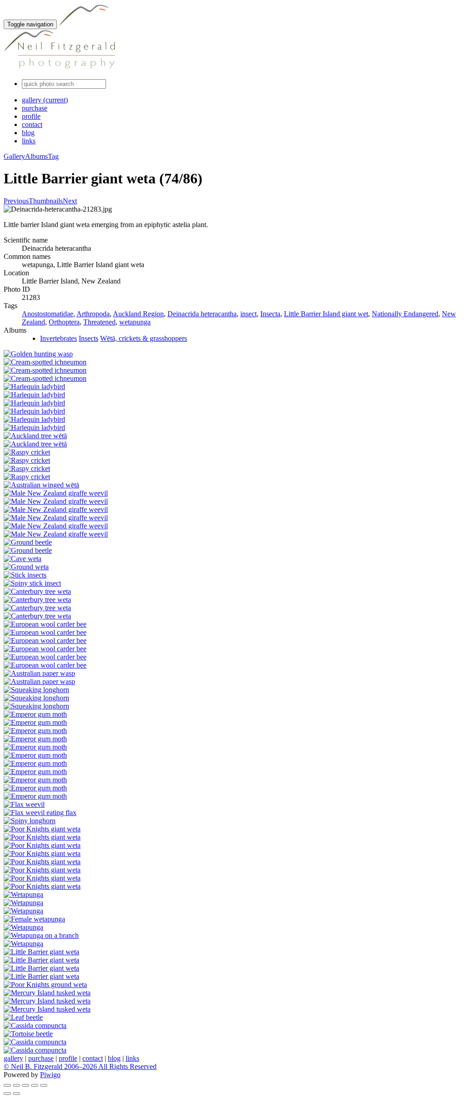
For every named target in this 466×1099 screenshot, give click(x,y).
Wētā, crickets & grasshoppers (143, 338)
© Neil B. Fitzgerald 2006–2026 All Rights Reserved (80, 1066)
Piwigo (50, 1075)
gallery (45, 100)
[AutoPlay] (43, 1085)
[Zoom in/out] (25, 1085)
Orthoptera (64, 322)
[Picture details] (34, 1085)
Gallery (14, 156)
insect (248, 314)
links (28, 141)
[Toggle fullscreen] (16, 1085)
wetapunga (135, 322)
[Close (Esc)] (7, 1085)
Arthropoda (93, 314)
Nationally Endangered (405, 314)
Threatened (99, 322)
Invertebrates (58, 338)
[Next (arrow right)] (16, 1093)
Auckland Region (138, 314)
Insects (88, 338)
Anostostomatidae (47, 314)
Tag (53, 156)
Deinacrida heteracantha (202, 314)
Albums (36, 156)
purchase (34, 108)
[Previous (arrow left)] (7, 1093)
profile (31, 116)
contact (32, 124)
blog (28, 133)
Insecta (270, 314)
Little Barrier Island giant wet (326, 314)
